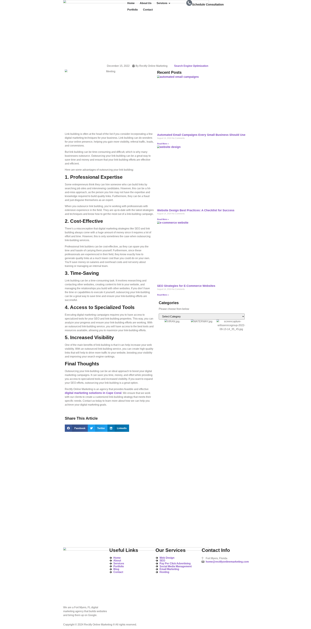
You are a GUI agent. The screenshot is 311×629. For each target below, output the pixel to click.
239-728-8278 (201, 11)
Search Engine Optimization (191, 65)
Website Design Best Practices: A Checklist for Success (195, 210)
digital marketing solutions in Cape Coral (93, 393)
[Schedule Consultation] (189, 3)
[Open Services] (169, 3)
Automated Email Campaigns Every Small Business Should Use (201, 134)
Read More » (163, 144)
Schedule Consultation (208, 4)
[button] (76, 428)
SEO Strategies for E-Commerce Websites (186, 285)
